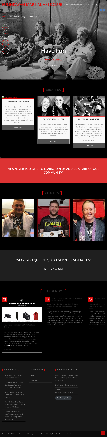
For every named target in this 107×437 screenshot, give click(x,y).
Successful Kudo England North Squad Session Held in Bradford (14, 394)
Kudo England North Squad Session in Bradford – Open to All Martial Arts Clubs (15, 404)
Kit (36, 17)
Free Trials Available (88, 119)
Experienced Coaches (18, 101)
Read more (7, 350)
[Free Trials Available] (89, 106)
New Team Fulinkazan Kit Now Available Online (19, 326)
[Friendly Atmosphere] (54, 106)
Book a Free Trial (53, 269)
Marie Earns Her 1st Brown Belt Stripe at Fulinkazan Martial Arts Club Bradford (63, 305)
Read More (53, 65)
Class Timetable (14, 17)
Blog (23, 17)
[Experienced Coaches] (10, 97)
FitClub (48, 434)
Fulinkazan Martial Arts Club (32, 4)
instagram (104, 10)
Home (4, 17)
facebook (101, 10)
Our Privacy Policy (63, 398)
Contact (30, 17)
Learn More (18, 128)
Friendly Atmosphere (53, 119)
